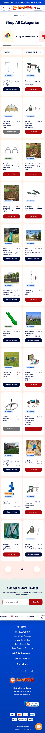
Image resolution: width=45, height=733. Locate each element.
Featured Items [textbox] (31, 52)
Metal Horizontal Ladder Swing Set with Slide (7, 251)
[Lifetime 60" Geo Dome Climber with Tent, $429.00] (12, 108)
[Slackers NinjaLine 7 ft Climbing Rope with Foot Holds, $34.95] (33, 359)
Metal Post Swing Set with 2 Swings (8, 83)
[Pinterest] (25, 671)
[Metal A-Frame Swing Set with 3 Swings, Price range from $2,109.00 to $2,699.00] (33, 318)
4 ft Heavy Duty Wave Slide (6, 333)
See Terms (37, 2)
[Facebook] (13, 671)
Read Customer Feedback (22, 648)
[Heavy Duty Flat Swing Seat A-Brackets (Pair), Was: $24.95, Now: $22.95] (12, 151)
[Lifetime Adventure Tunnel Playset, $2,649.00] (33, 68)
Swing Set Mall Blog (22, 644)
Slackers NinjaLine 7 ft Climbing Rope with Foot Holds (29, 376)
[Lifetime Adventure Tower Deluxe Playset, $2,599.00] (33, 489)
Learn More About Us (22, 636)
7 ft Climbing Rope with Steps (29, 292)
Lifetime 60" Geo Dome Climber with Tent (7, 124)
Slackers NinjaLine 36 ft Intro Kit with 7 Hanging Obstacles (29, 420)
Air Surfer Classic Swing (29, 462)
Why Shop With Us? (22, 632)
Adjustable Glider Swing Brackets (29, 208)
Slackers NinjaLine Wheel (6, 418)
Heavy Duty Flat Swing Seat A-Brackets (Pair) (8, 166)
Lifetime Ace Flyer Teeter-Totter (7, 374)
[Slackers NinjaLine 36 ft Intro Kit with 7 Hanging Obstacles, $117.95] (33, 404)
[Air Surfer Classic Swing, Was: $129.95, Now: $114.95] (33, 448)
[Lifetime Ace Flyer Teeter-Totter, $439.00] (12, 359)
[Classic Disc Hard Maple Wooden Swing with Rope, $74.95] (12, 193)
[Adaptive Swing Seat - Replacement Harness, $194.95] (12, 531)
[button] (32, 705)
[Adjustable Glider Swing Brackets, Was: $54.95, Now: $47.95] (33, 193)
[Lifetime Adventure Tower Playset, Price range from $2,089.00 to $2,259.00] (33, 531)
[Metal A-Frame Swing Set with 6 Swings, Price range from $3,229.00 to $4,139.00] (12, 278)
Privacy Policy (27, 729)
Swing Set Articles (23, 640)
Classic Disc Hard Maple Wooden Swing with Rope (8, 209)
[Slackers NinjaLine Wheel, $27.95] (12, 404)
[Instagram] (32, 671)
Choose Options (11, 89)
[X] (19, 671)
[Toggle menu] (3, 8)
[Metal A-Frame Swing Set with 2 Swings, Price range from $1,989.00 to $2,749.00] (12, 448)
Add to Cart (33, 89)
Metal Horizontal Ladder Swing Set (29, 251)
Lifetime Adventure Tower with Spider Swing (29, 124)
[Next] (37, 569)
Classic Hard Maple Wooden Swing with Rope (30, 166)
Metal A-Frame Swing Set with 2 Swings (8, 463)
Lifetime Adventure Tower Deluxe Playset (29, 504)
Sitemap (16, 729)
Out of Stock (11, 131)
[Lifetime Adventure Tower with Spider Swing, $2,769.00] (33, 108)
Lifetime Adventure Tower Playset (29, 546)
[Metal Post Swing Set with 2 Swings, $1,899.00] (12, 68)
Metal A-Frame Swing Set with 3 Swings (29, 333)
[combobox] (35, 52)
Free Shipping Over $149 (24, 616)
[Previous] (8, 569)
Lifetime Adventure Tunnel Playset (29, 83)
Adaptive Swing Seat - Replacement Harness (7, 547)
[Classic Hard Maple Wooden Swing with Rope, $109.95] (33, 151)
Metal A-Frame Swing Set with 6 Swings (8, 292)
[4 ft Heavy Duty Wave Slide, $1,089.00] (12, 318)
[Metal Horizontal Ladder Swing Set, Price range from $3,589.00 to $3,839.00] (33, 235)
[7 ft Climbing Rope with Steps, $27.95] (33, 278)
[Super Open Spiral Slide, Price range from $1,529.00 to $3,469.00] (12, 489)
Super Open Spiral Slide (6, 503)
